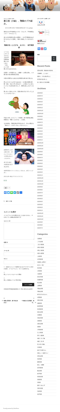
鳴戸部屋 (39, 394)
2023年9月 (40, 186)
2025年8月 (40, 119)
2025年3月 (40, 134)
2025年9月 (40, 116)
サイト (6, 258)
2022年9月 (40, 222)
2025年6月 (40, 125)
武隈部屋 (39, 320)
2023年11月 (40, 181)
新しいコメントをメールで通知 (12, 274)
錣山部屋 (39, 370)
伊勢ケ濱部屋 (40, 247)
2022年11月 (40, 216)
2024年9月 (40, 151)
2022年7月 (40, 228)
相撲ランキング (40, 43)
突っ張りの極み (41, 344)
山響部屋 (39, 285)
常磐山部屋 (40, 291)
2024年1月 (40, 175)
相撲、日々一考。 (15, 5)
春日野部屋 (40, 306)
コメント (7, 221)
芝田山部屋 (40, 356)
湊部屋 (39, 326)
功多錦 (12, 18)
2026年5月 (40, 98)
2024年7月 (40, 157)
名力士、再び (40, 265)
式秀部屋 (39, 297)
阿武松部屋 (40, 376)
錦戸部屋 (39, 373)
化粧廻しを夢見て (41, 262)
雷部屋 (39, 382)
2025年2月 (40, 137)
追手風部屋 (40, 367)
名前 (6, 242)
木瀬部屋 (39, 315)
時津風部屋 (40, 309)
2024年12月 (40, 142)
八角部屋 (39, 256)
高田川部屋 (40, 388)
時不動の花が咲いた (42, 79)
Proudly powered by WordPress (11, 408)
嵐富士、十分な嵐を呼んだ (43, 76)
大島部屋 (39, 271)
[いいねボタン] (6, 188)
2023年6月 (40, 195)
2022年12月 (40, 213)
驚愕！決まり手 (41, 385)
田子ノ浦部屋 (40, 335)
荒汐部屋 (39, 359)
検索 (38, 54)
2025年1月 (40, 139)
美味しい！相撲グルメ (42, 353)
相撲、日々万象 (9, 201)
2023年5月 (40, 198)
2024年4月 (40, 166)
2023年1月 (40, 210)
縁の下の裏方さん (41, 350)
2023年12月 (40, 178)
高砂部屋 (39, 391)
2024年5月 (40, 163)
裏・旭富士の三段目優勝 (43, 82)
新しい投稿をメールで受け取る (12, 280)
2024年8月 (40, 154)
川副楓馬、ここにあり (42, 73)
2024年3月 (40, 169)
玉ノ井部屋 (40, 332)
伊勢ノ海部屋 (40, 250)
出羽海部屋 (40, 259)
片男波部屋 (40, 329)
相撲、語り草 (40, 341)
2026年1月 (40, 107)
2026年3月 (40, 101)
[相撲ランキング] (41, 41)
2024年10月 (40, 148)
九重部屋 (39, 238)
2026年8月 (40, 93)
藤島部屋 (39, 362)
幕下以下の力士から (42, 294)
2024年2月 (40, 172)
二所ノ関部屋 (40, 244)
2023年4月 (40, 201)
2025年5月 (40, 128)
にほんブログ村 (41, 24)
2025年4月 (40, 131)
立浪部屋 (39, 347)
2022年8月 (40, 225)
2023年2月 (40, 207)
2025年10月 (40, 113)
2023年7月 (40, 192)
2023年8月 (40, 189)
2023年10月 (40, 184)
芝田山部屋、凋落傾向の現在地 (45, 70)
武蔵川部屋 (40, 318)
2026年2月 (40, 104)
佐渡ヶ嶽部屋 (40, 253)
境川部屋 (39, 268)
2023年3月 (40, 204)
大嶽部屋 (39, 273)
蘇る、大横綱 (40, 364)
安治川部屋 (40, 276)
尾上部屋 (39, 282)
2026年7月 (40, 95)
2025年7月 (40, 122)
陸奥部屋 (39, 379)
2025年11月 (40, 110)
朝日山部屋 (40, 312)
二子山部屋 (40, 241)
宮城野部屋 (40, 279)
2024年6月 (40, 160)
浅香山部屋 (40, 323)
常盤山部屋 (40, 288)
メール (6, 250)
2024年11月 (40, 145)
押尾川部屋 (40, 300)
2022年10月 (40, 219)
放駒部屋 (39, 303)
